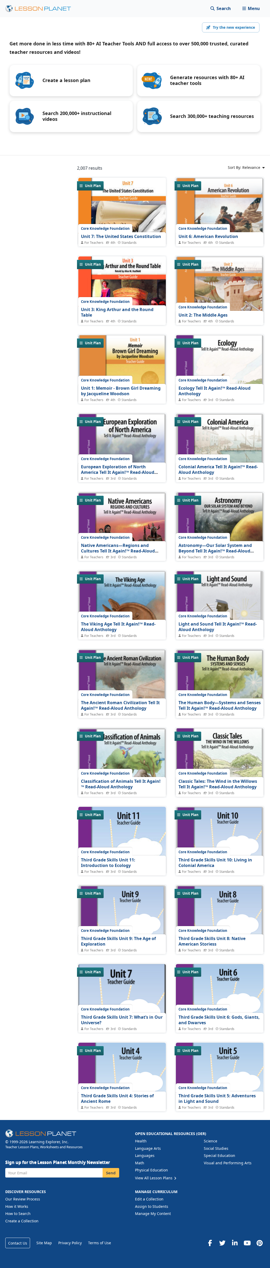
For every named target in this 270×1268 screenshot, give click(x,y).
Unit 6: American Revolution (208, 236)
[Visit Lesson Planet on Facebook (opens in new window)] (210, 1243)
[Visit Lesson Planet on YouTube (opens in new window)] (247, 1243)
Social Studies (216, 1148)
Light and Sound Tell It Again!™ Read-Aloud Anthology (218, 627)
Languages (145, 1155)
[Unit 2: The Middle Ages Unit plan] (220, 304)
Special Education (219, 1155)
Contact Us (17, 1243)
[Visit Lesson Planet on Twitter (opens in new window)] (222, 1243)
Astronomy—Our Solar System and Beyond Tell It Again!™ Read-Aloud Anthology (215, 551)
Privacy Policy (70, 1242)
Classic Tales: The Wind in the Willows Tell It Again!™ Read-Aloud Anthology (218, 784)
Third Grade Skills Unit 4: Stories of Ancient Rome (117, 1098)
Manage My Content (153, 1213)
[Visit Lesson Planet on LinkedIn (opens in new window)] (234, 1243)
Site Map (44, 1242)
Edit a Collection (149, 1199)
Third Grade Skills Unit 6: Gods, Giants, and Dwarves (219, 1020)
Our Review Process (22, 1199)
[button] (251, 8)
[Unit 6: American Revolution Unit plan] (220, 226)
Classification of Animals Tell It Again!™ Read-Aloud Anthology (121, 784)
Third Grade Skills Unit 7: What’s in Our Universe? (122, 1020)
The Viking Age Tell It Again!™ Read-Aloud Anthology (118, 627)
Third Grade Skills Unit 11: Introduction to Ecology (108, 863)
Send (111, 1172)
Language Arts (148, 1148)
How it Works (16, 1206)
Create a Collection (21, 1220)
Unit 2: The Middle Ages (203, 315)
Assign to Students (151, 1206)
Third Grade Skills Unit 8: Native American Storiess (212, 941)
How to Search (18, 1213)
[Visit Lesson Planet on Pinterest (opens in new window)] (259, 1243)
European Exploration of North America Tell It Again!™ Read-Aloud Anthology (117, 472)
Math (139, 1162)
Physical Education (151, 1169)
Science (210, 1140)
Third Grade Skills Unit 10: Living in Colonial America (215, 863)
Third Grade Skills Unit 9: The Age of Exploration (118, 941)
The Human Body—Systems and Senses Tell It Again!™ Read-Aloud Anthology (220, 705)
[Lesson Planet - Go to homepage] (41, 8)
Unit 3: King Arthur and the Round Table (117, 312)
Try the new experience (234, 27)
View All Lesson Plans (154, 1177)
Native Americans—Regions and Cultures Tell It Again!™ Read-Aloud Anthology (118, 551)
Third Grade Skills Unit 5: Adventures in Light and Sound (217, 1098)
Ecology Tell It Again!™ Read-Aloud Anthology (214, 391)
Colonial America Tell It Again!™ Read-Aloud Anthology (218, 469)
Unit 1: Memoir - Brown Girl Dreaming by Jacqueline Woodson (121, 391)
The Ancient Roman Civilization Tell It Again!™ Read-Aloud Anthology (120, 705)
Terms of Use (99, 1242)
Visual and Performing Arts (228, 1162)
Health (141, 1140)
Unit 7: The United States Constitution (121, 236)
